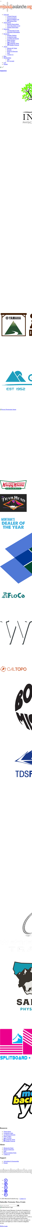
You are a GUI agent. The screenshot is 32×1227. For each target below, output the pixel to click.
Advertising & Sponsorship (11, 1161)
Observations (7, 22)
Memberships (7, 58)
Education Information (13, 32)
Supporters (3, 70)
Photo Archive (11, 40)
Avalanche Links (12, 37)
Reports (9, 50)
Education (6, 29)
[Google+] (6, 1194)
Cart (5, 62)
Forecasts (6, 14)
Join (8, 59)
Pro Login (4, 1226)
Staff (8, 53)
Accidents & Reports (13, 38)
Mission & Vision (12, 48)
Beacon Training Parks (10, 1153)
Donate (6, 64)
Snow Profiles (11, 42)
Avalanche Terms (14, 43)
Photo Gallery (7, 1136)
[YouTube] (6, 1191)
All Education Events (13, 30)
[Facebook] (6, 1180)
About (5, 46)
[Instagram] (6, 1187)
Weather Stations (12, 35)
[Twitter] (6, 1184)
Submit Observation (12, 27)
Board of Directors (12, 51)
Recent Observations (13, 24)
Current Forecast (11, 16)
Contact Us (10, 54)
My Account (10, 61)
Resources (6, 34)
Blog (5, 56)
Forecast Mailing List (13, 19)
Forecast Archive (12, 18)
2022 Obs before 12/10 (13, 26)
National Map (13, 21)
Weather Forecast (14, 45)
